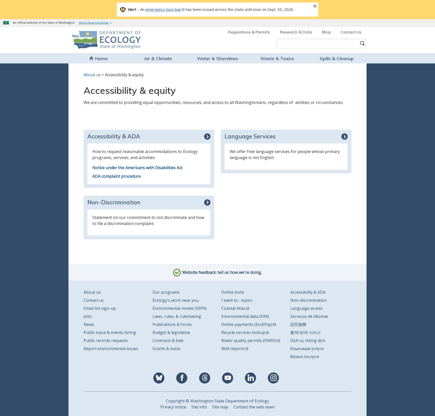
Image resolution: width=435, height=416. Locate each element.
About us (92, 75)
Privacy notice (173, 407)
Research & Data (296, 31)
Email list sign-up (100, 308)
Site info (199, 407)
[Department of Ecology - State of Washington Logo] (101, 40)
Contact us (94, 300)
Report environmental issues (111, 348)
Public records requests (106, 340)
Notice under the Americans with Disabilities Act (137, 167)
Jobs (88, 316)
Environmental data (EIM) (245, 316)
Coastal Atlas (233, 308)
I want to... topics (236, 300)
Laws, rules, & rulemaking (177, 316)
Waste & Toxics (277, 58)
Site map (220, 407)
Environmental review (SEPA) (180, 308)
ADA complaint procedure (116, 176)
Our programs (166, 292)
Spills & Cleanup (337, 58)
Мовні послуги (304, 356)
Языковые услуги (307, 348)
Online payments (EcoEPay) (246, 324)
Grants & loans (166, 348)
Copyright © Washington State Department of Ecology (217, 401)
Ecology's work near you (176, 300)
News (89, 324)
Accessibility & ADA (113, 136)
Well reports (233, 348)
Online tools (232, 292)
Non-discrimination (113, 202)
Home (101, 58)
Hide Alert (303, 6)
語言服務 (298, 324)
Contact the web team (254, 407)
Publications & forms (172, 324)
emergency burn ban (163, 9)
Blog (326, 31)
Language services (250, 136)
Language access (306, 308)
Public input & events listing (110, 332)
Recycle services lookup (243, 332)
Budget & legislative (171, 332)
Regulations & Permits (249, 31)
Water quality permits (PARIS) (249, 340)
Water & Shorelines (217, 58)
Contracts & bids (168, 340)
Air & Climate (158, 58)
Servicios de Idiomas (309, 316)
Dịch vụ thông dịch (307, 340)
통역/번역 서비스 (305, 332)
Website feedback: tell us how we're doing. (221, 272)
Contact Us (351, 31)
